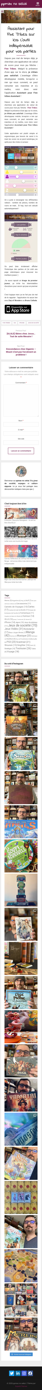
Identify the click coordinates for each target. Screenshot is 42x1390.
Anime (8, 600)
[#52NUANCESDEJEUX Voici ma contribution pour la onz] (21, 787)
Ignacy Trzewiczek (19, 619)
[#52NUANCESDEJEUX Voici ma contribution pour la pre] (21, 1334)
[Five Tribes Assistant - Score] (21, 171)
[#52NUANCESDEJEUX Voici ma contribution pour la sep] (21, 1026)
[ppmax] (18, 1373)
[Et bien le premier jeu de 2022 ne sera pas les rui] (21, 1265)
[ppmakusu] (11, 1373)
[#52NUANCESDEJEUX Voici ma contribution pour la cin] (21, 1095)
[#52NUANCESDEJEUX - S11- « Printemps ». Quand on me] (21, 753)
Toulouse (23, 648)
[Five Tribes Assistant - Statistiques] (21, 237)
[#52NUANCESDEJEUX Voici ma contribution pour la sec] (21, 1231)
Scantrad (23, 641)
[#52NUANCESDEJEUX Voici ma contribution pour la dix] (21, 821)
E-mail (21, 430)
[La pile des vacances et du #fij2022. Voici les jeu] (21, 890)
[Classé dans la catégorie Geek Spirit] (2, 11)
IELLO (8, 619)
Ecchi (25, 610)
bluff (28, 600)
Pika (18, 639)
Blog (23, 600)
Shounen (10, 645)
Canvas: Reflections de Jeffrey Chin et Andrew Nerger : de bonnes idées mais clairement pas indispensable (20, 561)
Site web (21, 439)
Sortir (32, 645)
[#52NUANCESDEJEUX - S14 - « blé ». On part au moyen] (21, 685)
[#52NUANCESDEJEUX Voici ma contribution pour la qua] (21, 1129)
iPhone (21, 322)
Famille (16, 613)
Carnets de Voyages (16, 607)
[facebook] (30, 1373)
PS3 (11, 641)
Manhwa (13, 636)
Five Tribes (10, 68)
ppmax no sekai (14, 4)
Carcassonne (23, 603)
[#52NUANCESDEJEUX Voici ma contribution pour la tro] (21, 1163)
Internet (29, 619)
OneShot (10, 639)
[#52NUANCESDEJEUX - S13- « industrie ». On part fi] (21, 719)
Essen (32, 610)
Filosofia (7, 616)
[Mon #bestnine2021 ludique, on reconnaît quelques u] (21, 1299)
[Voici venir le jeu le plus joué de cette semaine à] (21, 855)
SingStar (23, 645)
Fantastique (27, 613)
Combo (12, 610)
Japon (19, 622)
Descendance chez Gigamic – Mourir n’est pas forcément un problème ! (21, 352)
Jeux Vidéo (13, 628)
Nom (21, 421)
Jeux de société (33, 322)
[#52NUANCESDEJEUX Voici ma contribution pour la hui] (21, 992)
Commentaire (21, 383)
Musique (24, 635)
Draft (17, 610)
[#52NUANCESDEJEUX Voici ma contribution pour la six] (21, 1060)
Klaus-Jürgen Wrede (17, 632)
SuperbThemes (21, 1386)
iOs (15, 322)
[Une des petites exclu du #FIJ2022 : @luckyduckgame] (21, 958)
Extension (8, 613)
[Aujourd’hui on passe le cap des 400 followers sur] (21, 1197)
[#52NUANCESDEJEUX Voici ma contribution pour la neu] (21, 924)
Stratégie (9, 649)
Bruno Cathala (11, 604)
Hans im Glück (16, 616)
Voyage (13, 651)
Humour (28, 616)
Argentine (16, 600)
